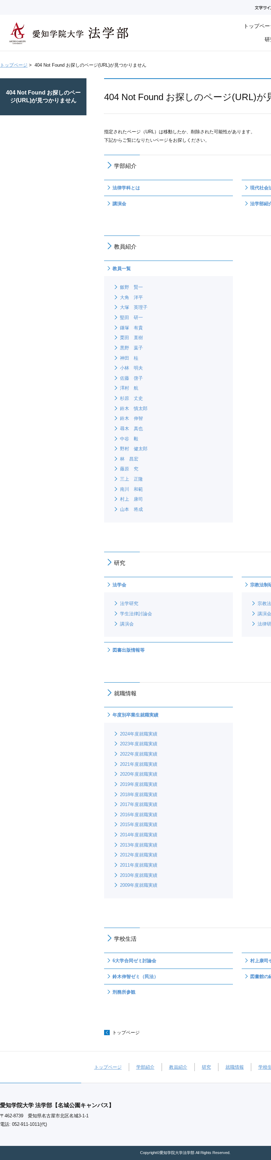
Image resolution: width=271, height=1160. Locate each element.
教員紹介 (178, 1067)
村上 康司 (131, 499)
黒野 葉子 (131, 347)
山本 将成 (131, 509)
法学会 (119, 584)
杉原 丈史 (131, 398)
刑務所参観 (124, 992)
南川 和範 (131, 489)
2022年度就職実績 (138, 754)
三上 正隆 (131, 479)
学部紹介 (145, 1067)
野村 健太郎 (133, 448)
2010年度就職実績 (138, 875)
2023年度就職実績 (138, 743)
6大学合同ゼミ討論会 (134, 960)
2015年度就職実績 (138, 824)
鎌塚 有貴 (131, 327)
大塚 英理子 (133, 307)
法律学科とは (126, 187)
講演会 (119, 203)
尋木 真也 (131, 428)
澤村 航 (129, 388)
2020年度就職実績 (138, 774)
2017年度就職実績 (138, 804)
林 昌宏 (129, 459)
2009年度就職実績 (138, 885)
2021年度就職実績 (138, 764)
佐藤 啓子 (131, 378)
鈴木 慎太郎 (133, 408)
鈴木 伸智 (131, 418)
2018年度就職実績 (138, 794)
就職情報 (234, 1067)
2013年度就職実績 (138, 845)
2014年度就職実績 (138, 834)
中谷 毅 (129, 438)
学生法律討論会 (136, 613)
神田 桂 (129, 358)
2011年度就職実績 (138, 865)
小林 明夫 (131, 368)
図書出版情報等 (129, 650)
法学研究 (129, 603)
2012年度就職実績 (138, 854)
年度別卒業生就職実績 (135, 715)
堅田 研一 (131, 317)
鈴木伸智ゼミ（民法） (135, 976)
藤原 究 (129, 468)
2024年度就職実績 (138, 734)
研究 (206, 1067)
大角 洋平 (131, 297)
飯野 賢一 (131, 287)
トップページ (14, 65)
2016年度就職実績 (138, 814)
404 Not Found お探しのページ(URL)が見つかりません (43, 96)
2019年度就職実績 (138, 784)
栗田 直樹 (131, 337)
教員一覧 (122, 268)
